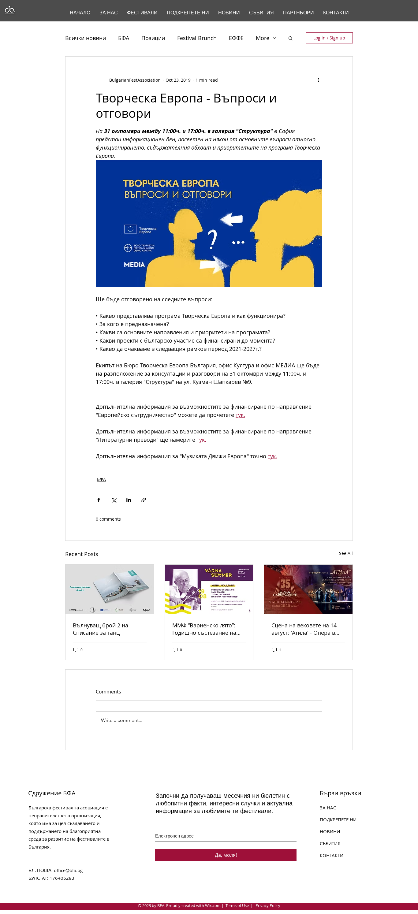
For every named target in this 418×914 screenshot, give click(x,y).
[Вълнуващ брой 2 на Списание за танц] (109, 589)
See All (346, 553)
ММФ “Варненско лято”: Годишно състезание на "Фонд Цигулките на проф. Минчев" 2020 (207, 629)
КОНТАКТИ (331, 855)
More (262, 38)
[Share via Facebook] (99, 500)
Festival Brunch (197, 38)
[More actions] (318, 80)
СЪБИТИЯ (330, 843)
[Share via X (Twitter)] (114, 500)
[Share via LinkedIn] (129, 500)
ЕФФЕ (236, 38)
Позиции (153, 38)
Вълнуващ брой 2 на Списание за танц (100, 629)
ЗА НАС (328, 807)
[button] (290, 37)
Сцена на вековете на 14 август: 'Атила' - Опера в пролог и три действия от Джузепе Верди (305, 629)
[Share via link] (144, 500)
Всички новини (85, 38)
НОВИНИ (330, 831)
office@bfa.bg (68, 870)
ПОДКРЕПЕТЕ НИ (338, 819)
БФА (123, 38)
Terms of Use (237, 905)
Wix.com (213, 905)
